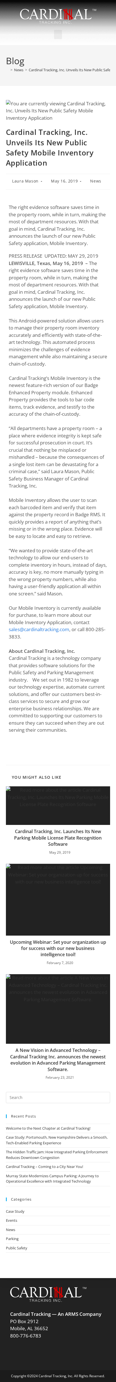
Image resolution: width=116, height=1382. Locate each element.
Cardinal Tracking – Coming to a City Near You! (44, 1166)
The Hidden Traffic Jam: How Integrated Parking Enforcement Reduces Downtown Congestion (57, 1154)
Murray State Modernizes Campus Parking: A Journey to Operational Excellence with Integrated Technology (52, 1178)
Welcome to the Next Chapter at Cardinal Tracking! (48, 1128)
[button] (58, 34)
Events (11, 1220)
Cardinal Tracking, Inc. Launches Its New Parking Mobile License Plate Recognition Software (58, 837)
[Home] (7, 69)
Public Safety (16, 1247)
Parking (12, 1238)
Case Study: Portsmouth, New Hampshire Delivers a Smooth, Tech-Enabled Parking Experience (57, 1140)
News (95, 181)
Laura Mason (25, 181)
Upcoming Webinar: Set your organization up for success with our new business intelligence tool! (58, 948)
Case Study (15, 1211)
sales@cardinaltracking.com (39, 629)
